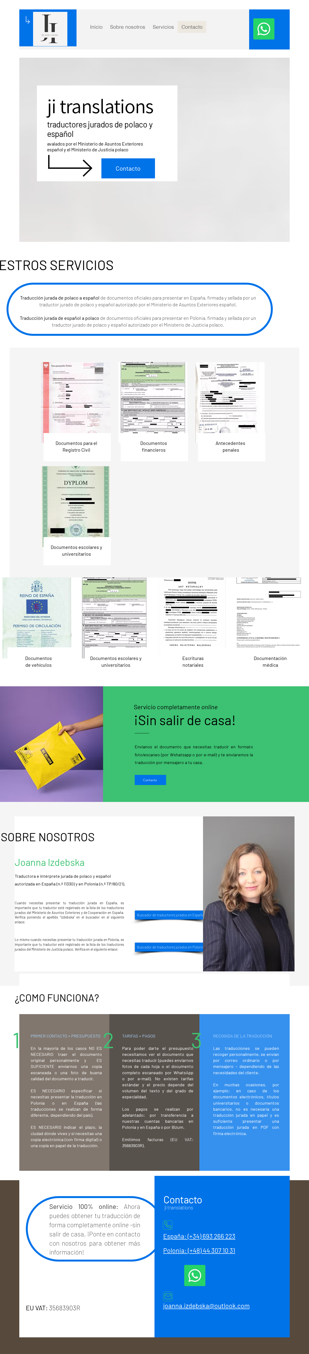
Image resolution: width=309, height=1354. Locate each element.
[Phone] (167, 1225)
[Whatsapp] (263, 29)
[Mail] (168, 1296)
